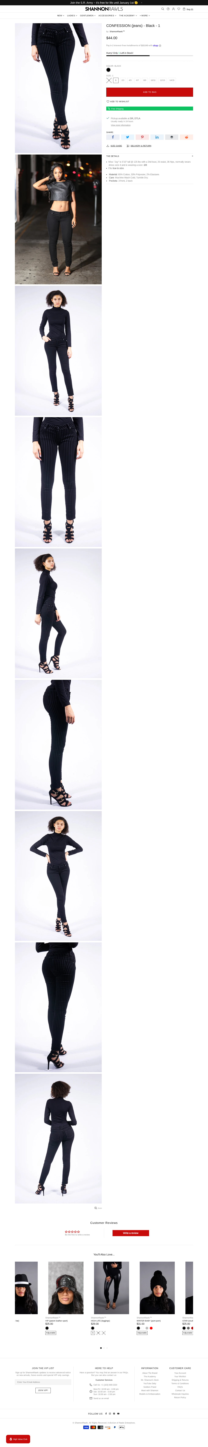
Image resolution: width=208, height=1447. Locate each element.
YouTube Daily (149, 1383)
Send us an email (101, 1398)
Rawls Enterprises (127, 1423)
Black (108, 70)
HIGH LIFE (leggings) (70, 1321)
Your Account (180, 1373)
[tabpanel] (35, 1301)
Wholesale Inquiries (180, 1394)
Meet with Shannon (149, 1390)
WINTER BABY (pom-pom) (118, 1321)
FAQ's (180, 1387)
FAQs (125, 1372)
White (112, 1328)
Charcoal (158, 1328)
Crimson (162, 1328)
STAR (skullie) (158, 1321)
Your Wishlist (180, 1376)
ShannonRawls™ (104, 9)
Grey (116, 1328)
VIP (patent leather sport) (26, 1321)
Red (120, 1328)
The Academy (150, 1376)
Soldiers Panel (149, 1387)
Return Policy (180, 1397)
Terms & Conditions (180, 1383)
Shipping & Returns (180, 1380)
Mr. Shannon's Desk (150, 1380)
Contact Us (180, 1390)
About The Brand (149, 1373)
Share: (110, 132)
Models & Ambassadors (149, 1394)
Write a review (130, 1233)
